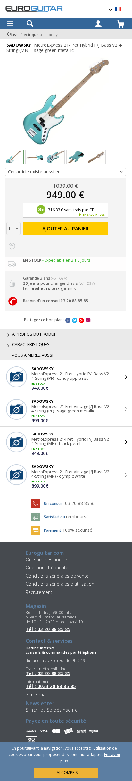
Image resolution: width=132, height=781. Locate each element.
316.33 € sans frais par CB (70, 209)
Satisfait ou (55, 517)
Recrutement (39, 592)
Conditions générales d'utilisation (60, 584)
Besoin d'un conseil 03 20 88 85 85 (55, 301)
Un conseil (53, 503)
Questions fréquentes (48, 567)
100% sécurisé (77, 530)
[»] (122, 9)
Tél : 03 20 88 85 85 (48, 629)
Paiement (52, 530)
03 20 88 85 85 (80, 503)
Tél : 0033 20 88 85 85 (51, 686)
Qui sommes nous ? (46, 559)
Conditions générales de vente (57, 576)
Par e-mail (37, 694)
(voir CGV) (59, 278)
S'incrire (34, 710)
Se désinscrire (62, 710)
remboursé (77, 517)
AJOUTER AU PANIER (65, 228)
